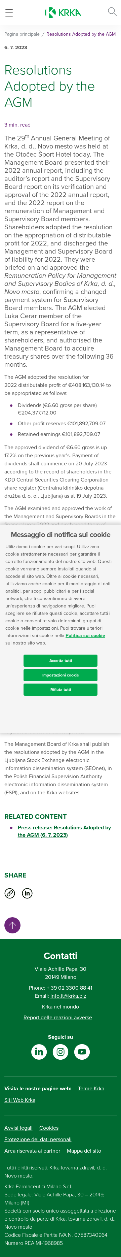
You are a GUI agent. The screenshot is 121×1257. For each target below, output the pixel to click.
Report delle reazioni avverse (58, 1017)
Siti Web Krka (19, 1100)
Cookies (48, 1128)
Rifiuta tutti (60, 689)
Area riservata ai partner (32, 1151)
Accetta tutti (60, 660)
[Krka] (63, 12)
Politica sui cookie (85, 635)
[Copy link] (9, 893)
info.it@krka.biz (68, 996)
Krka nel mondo (60, 1006)
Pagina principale (22, 34)
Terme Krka (91, 1088)
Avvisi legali (18, 1128)
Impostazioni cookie (60, 675)
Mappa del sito (84, 1151)
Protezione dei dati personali (38, 1139)
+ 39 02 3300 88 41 (69, 988)
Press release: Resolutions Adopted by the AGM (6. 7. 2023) (64, 831)
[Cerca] (112, 13)
